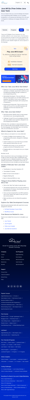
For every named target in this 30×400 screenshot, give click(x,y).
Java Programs (8, 223)
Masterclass (3, 262)
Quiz (21, 30)
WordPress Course (9, 211)
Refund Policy (4, 277)
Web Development (20, 259)
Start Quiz (15, 69)
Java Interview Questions (11, 228)
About (2, 257)
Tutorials (4, 30)
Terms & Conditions (5, 274)
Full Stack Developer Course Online (13, 209)
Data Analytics (19, 257)
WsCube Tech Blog (5, 259)
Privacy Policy (4, 272)
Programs (13, 30)
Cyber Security (19, 262)
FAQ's (2, 279)
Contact (3, 254)
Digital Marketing (19, 254)
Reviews (3, 264)
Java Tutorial (8, 221)
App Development (20, 264)
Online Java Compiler (10, 226)
